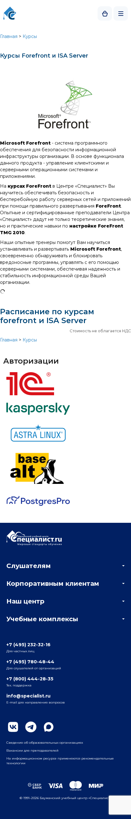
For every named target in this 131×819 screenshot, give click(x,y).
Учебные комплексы (42, 619)
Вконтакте (13, 727)
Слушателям (28, 566)
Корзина (105, 13)
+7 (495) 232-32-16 (28, 644)
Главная (8, 36)
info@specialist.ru (28, 696)
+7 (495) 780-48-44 (30, 662)
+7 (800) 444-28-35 (29, 679)
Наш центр (25, 601)
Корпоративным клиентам (52, 583)
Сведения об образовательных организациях (44, 743)
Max (48, 727)
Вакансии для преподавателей (32, 750)
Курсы (30, 36)
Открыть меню (121, 13)
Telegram (31, 727)
